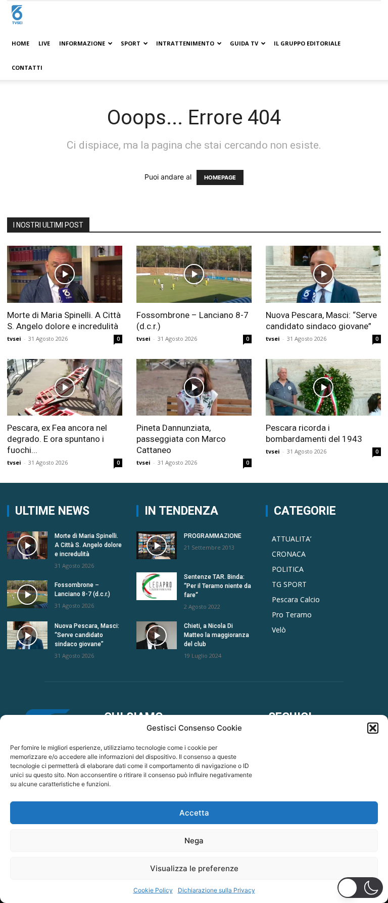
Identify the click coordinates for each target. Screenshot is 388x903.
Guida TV (244, 43)
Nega (194, 840)
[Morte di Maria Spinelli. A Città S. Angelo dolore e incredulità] (64, 274)
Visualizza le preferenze (194, 868)
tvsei (14, 338)
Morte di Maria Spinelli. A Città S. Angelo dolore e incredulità (88, 545)
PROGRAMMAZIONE (212, 535)
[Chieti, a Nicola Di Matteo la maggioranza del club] (156, 635)
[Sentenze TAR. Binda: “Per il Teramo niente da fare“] (156, 586)
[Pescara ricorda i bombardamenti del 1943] (323, 387)
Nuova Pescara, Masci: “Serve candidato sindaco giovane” (87, 635)
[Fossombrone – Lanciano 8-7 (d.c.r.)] (194, 274)
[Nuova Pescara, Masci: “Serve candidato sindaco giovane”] (323, 274)
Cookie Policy (153, 890)
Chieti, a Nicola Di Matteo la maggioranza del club (216, 635)
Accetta (194, 813)
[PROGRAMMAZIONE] (156, 545)
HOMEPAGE (220, 177)
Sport (130, 43)
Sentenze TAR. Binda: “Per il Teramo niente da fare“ (217, 586)
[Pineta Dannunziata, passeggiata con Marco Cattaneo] (194, 387)
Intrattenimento (185, 43)
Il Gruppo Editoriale (307, 43)
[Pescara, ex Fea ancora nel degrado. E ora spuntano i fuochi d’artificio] (64, 387)
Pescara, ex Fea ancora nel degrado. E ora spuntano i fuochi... (57, 439)
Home (20, 43)
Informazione (82, 43)
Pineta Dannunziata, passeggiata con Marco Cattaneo (181, 439)
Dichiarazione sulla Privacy (216, 890)
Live (44, 43)
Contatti (27, 67)
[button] (373, 728)
